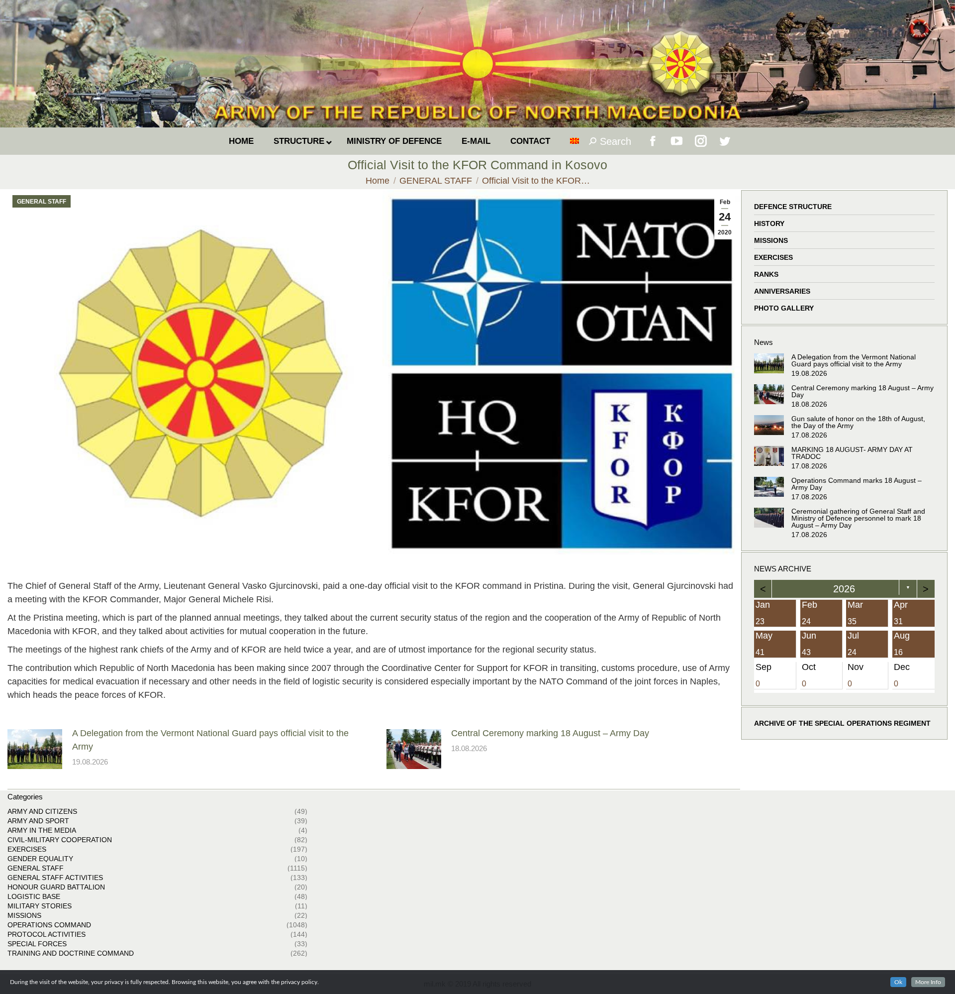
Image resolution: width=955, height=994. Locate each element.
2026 (845, 588)
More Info (928, 982)
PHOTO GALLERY (784, 308)
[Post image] (34, 749)
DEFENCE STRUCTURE (793, 206)
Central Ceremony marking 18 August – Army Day (550, 733)
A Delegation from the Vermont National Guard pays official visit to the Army (210, 740)
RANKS (766, 274)
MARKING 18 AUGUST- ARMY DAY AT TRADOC (852, 453)
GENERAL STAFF (41, 201)
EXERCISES (773, 257)
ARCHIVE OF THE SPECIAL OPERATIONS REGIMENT (842, 723)
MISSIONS (771, 240)
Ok (898, 982)
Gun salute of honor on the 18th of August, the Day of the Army (858, 422)
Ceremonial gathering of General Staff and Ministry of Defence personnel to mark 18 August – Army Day (858, 518)
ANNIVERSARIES (782, 291)
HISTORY (769, 223)
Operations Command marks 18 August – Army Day (856, 484)
